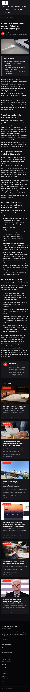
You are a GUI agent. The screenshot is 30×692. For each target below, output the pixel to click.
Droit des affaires (20, 6)
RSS (3, 681)
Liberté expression (7, 652)
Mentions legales (6, 679)
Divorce (4, 12)
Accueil (3, 17)
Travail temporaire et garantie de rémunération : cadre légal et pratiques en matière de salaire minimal (12, 484)
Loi (9, 12)
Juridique (10, 6)
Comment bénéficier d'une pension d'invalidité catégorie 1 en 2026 (14, 407)
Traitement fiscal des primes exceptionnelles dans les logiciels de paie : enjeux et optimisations (14, 524)
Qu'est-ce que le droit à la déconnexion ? (15, 61)
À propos (21, 375)
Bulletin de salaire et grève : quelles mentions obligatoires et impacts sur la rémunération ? (13, 443)
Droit (3, 6)
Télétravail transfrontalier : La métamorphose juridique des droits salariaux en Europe (13, 601)
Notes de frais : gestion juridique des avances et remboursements (13, 562)
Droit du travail (19, 9)
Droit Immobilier (7, 9)
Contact (4, 676)
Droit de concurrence (8, 650)
